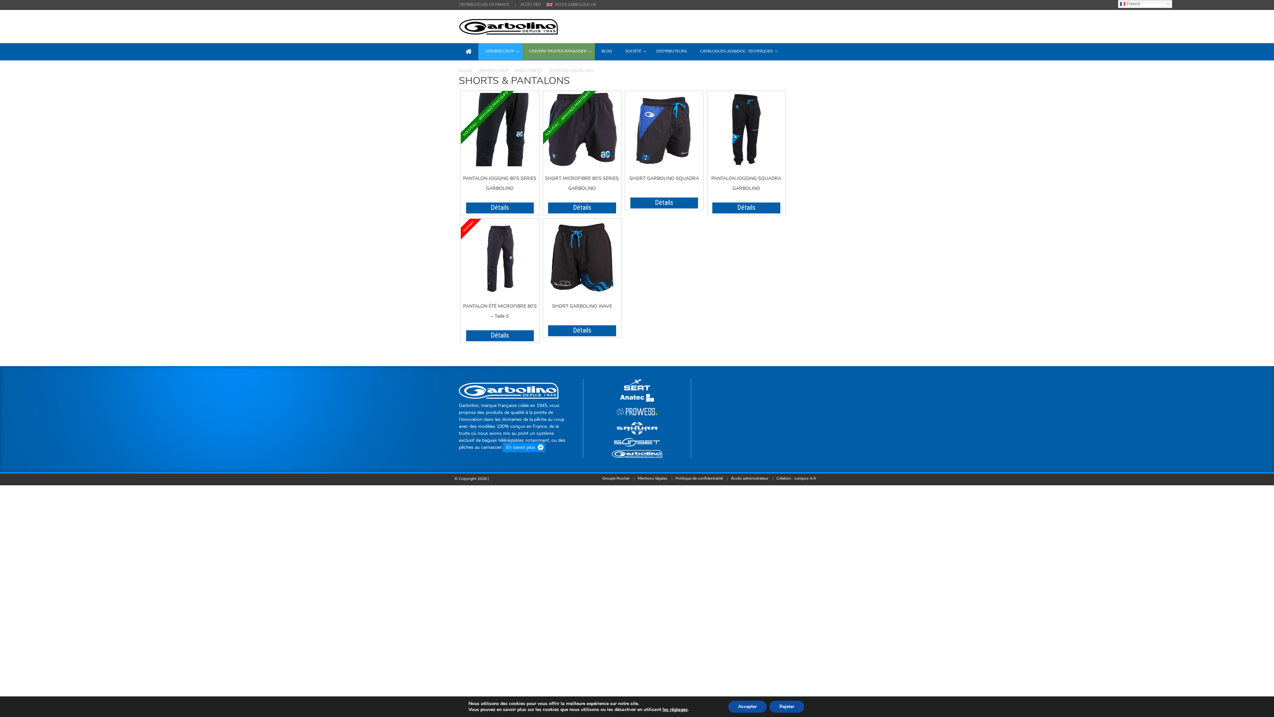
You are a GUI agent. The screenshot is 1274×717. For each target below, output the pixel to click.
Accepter (747, 706)
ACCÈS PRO (531, 4)
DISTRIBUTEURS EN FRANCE (484, 4)
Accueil (465, 70)
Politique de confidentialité (699, 478)
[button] (808, 51)
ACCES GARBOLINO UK (575, 4)
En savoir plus (520, 447)
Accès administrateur (749, 478)
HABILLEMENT (528, 70)
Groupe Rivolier (616, 478)
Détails (500, 207)
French (1132, 3)
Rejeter (786, 706)
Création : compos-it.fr (796, 478)
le (675, 710)
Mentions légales (653, 478)
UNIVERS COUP (493, 70)
